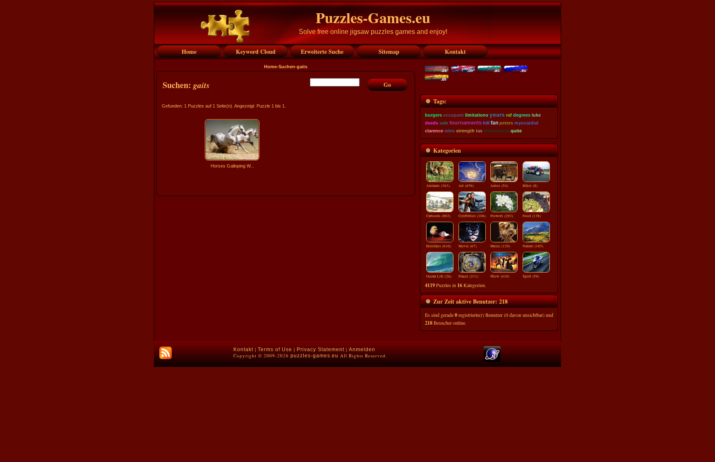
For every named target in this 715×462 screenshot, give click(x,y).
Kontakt (243, 349)
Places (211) (468, 276)
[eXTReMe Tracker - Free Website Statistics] (492, 360)
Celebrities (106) (472, 215)
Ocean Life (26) (438, 276)
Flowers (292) (501, 215)
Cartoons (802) (438, 215)
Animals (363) (438, 185)
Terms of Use (275, 349)
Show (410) (499, 276)
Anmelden (362, 349)
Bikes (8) (530, 185)
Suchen (286, 66)
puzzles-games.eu (314, 356)
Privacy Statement (320, 349)
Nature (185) (533, 246)
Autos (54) (499, 185)
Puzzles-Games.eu (373, 17)
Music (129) (500, 246)
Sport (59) (531, 276)
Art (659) (466, 185)
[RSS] (165, 352)
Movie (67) (467, 246)
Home (270, 66)
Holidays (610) (438, 246)
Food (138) (532, 215)
